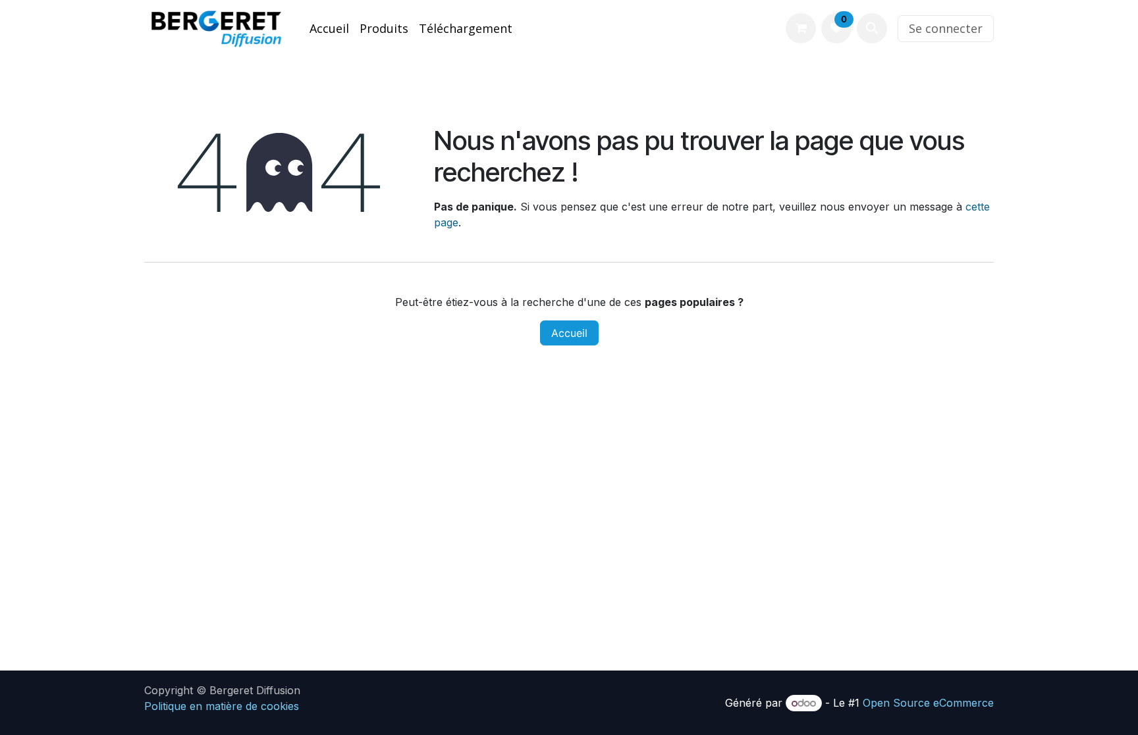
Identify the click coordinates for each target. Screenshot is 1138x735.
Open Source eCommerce (928, 702)
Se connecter (946, 28)
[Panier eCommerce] (801, 28)
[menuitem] (329, 28)
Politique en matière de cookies (221, 706)
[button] (872, 28)
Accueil (569, 333)
